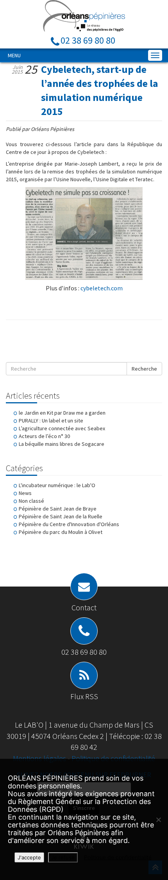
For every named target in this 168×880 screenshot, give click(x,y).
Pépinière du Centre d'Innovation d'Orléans (69, 524)
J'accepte (29, 857)
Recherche (144, 368)
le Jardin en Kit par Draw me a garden (62, 412)
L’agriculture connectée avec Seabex (62, 428)
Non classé (31, 500)
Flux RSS (84, 696)
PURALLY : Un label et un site (51, 420)
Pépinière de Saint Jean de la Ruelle (60, 516)
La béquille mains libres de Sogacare (61, 443)
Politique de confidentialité (113, 758)
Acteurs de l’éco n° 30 (44, 436)
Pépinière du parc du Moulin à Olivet (60, 531)
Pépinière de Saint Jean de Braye (58, 508)
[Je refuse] (158, 819)
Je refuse (63, 857)
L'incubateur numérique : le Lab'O (57, 485)
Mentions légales (40, 758)
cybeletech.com (101, 288)
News (25, 493)
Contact (84, 607)
